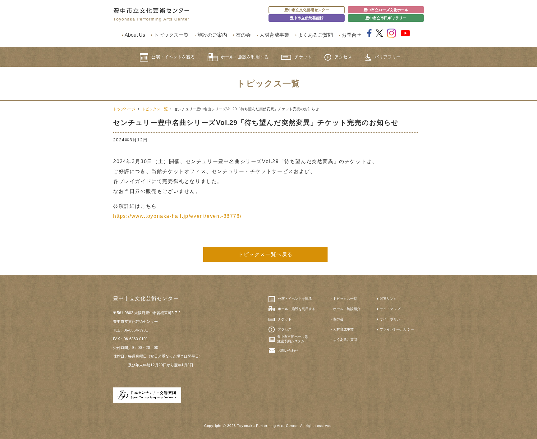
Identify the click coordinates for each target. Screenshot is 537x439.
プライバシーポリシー (397, 329)
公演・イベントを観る (173, 56)
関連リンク (388, 298)
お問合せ (351, 35)
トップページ (124, 109)
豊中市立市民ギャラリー (385, 18)
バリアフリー (387, 56)
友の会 (243, 35)
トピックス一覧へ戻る (265, 254)
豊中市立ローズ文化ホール (386, 10)
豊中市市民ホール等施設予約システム (292, 339)
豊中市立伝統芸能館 (307, 18)
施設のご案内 (212, 35)
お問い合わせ (288, 350)
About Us (135, 35)
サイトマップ (390, 309)
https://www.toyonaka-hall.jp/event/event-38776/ (177, 216)
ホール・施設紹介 (346, 309)
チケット (303, 56)
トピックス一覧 (171, 35)
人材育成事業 (274, 35)
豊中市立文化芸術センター (306, 10)
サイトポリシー (392, 319)
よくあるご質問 (315, 35)
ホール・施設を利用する (244, 56)
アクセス (343, 56)
